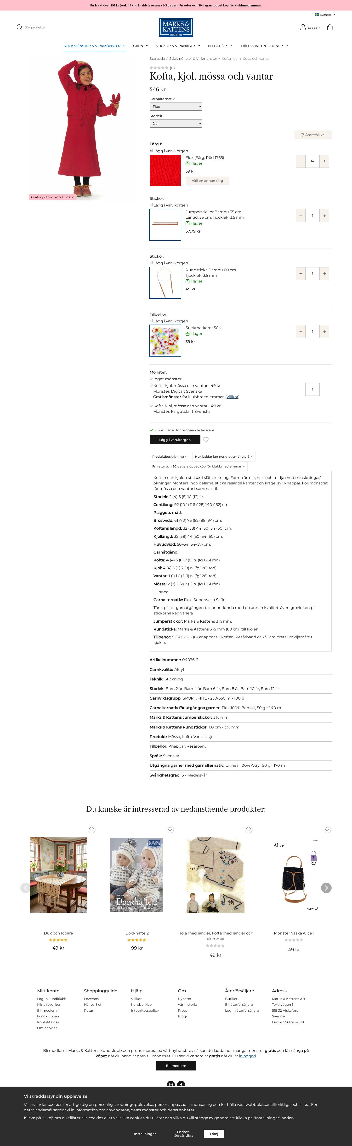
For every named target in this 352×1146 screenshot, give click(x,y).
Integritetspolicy (145, 1010)
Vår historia (187, 1004)
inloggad (247, 1056)
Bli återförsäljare (239, 1004)
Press (182, 1010)
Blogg (183, 1016)
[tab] (171, 456)
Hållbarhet (93, 1004)
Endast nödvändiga (182, 1133)
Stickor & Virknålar (175, 46)
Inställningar (145, 1134)
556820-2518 (293, 1022)
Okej (214, 1134)
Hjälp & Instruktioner (261, 46)
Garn (138, 46)
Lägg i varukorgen (170, 151)
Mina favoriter (49, 1004)
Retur (88, 1010)
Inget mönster (167, 379)
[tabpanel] (241, 561)
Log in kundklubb (51, 999)
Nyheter (184, 999)
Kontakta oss (48, 1022)
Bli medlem (176, 1066)
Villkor (232, 397)
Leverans (91, 999)
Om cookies (47, 1028)
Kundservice (141, 1004)
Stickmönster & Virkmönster (92, 46)
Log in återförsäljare (242, 1010)
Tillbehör (217, 46)
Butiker (231, 999)
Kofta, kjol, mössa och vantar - (187, 388)
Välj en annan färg (207, 181)
